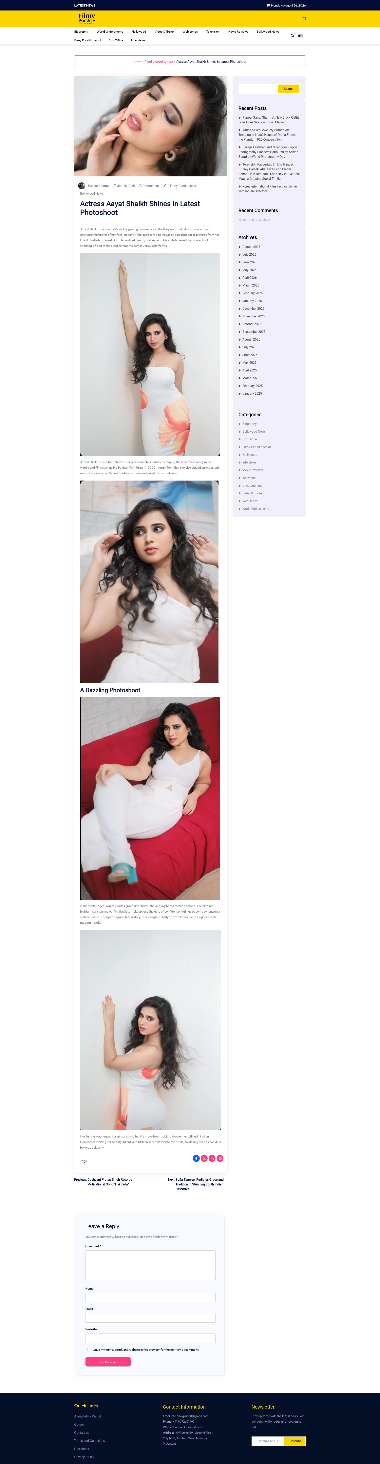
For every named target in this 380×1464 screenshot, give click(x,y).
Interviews (138, 40)
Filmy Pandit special (87, 40)
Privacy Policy (84, 1457)
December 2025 (253, 308)
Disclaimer (81, 1449)
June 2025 (249, 355)
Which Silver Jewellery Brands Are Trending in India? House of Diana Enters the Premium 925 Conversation (266, 134)
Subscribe (294, 1441)
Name (90, 1288)
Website (91, 1329)
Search (289, 89)
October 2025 (251, 324)
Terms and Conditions (89, 1440)
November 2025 (253, 316)
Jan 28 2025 (125, 186)
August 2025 (251, 339)
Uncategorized (252, 485)
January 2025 (252, 393)
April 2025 (249, 370)
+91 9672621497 (184, 1421)
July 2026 (249, 254)
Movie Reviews (238, 31)
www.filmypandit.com (189, 1427)
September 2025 (253, 332)
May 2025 (249, 363)
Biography (81, 31)
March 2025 (250, 378)
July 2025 (249, 347)
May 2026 (249, 270)
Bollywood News (268, 31)
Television (212, 31)
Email (90, 1309)
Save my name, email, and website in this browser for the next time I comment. (146, 1350)
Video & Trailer (164, 31)
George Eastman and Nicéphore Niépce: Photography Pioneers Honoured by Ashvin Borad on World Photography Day (268, 152)
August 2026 (251, 247)
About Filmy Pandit (87, 1416)
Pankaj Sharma (99, 186)
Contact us (81, 1432)
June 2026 (249, 262)
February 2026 (252, 293)
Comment (93, 1246)
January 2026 (252, 301)
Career (79, 1424)
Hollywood (139, 31)
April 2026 (249, 278)
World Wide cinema (110, 31)
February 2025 (252, 386)
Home (138, 62)
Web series (190, 31)
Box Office (116, 40)
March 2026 (250, 285)
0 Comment (150, 186)
